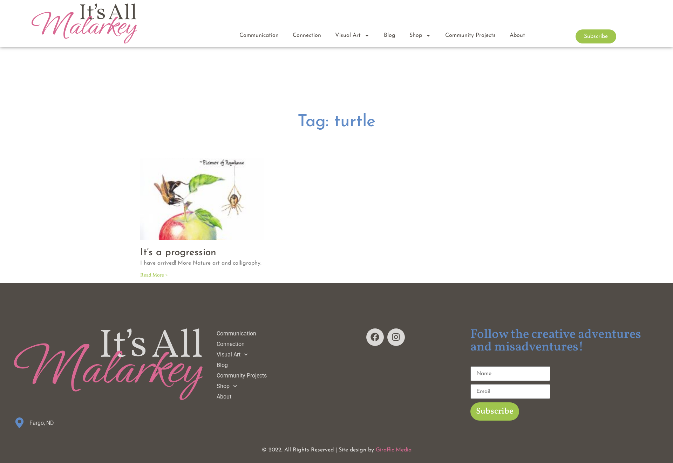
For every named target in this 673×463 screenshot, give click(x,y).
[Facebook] (375, 337)
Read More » (154, 275)
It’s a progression (178, 253)
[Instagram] (396, 337)
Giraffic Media (394, 450)
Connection (307, 35)
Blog (389, 35)
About (517, 35)
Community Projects (470, 35)
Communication (259, 35)
